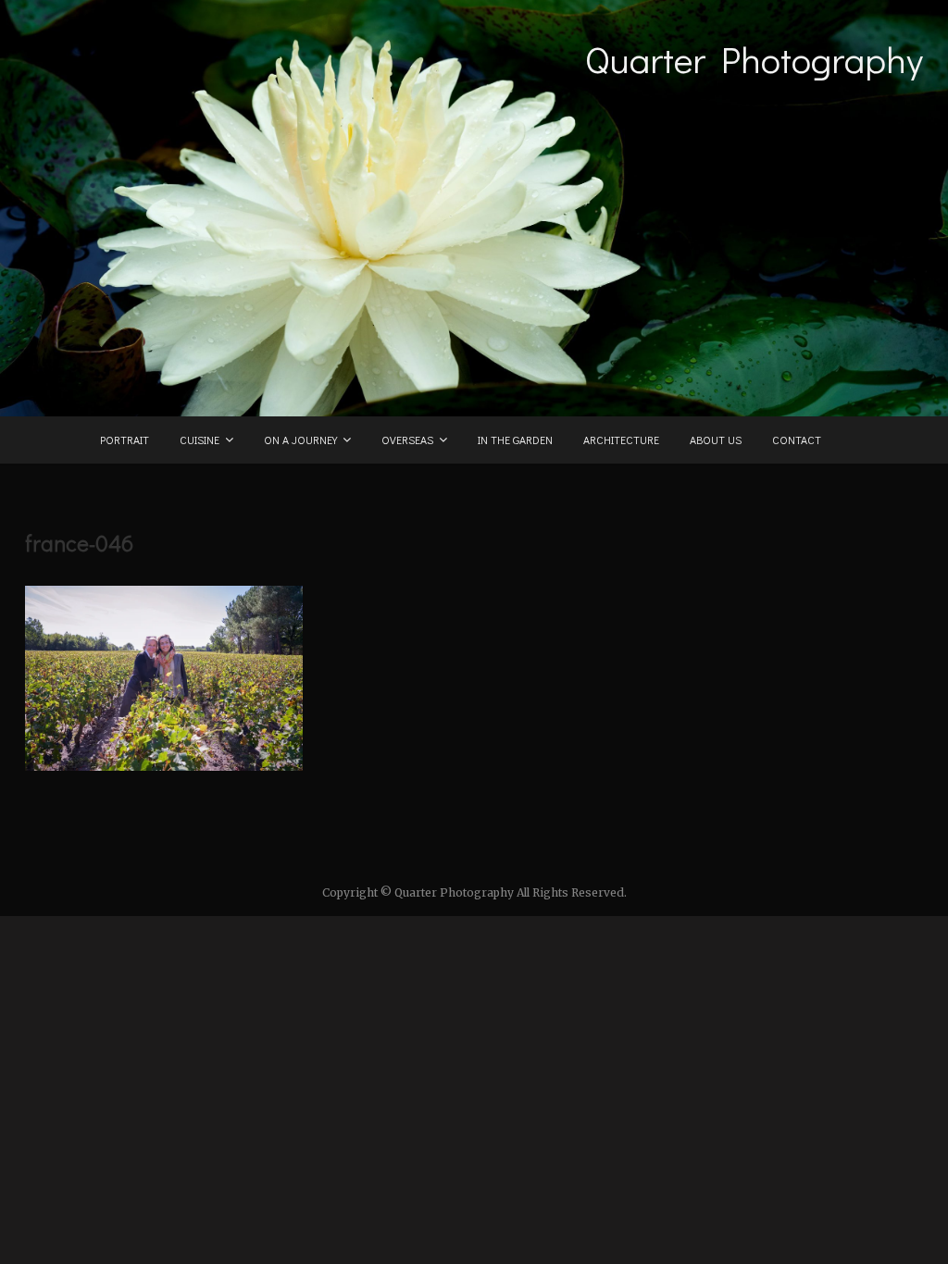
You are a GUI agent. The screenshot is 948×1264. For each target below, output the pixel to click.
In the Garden (515, 439)
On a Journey (300, 439)
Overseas (407, 439)
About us (716, 439)
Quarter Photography (754, 59)
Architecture (621, 439)
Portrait (124, 439)
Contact (796, 439)
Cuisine (199, 439)
